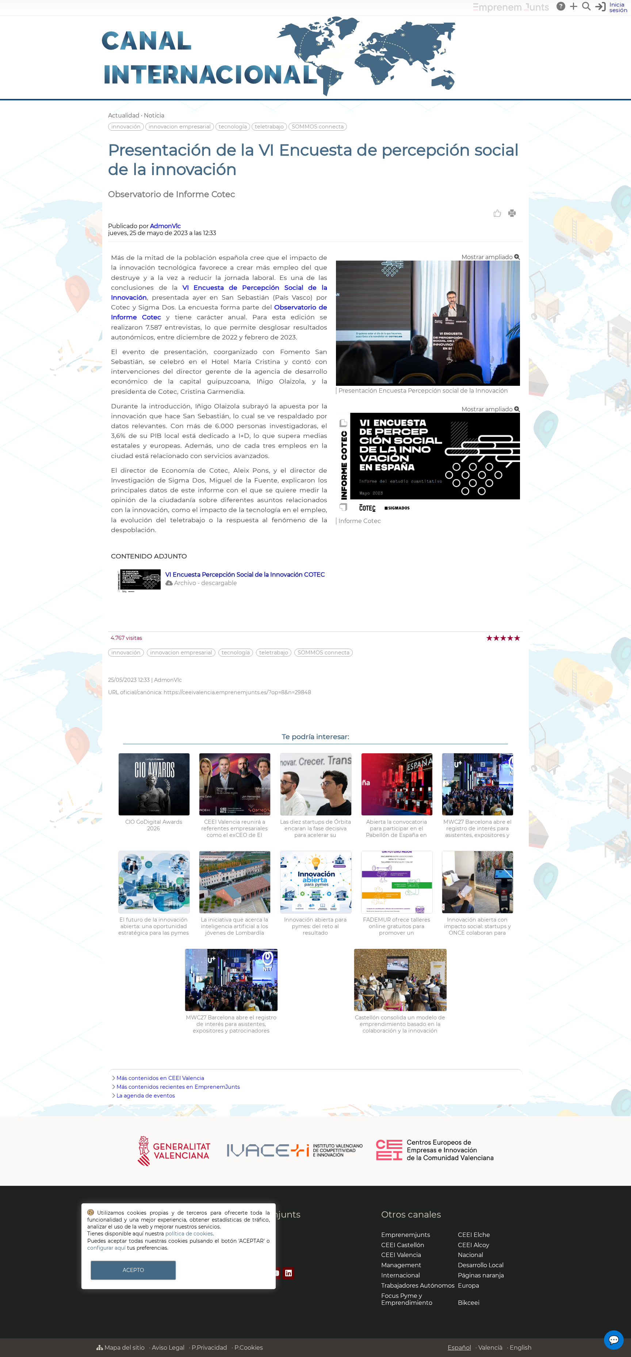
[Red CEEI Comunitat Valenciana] (435, 1159)
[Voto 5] (517, 638)
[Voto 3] (503, 638)
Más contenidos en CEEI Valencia (160, 1078)
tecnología (233, 126)
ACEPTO (133, 1270)
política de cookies (189, 1234)
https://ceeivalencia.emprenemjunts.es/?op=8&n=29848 (237, 692)
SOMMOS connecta (318, 126)
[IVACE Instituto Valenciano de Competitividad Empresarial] (250, 1150)
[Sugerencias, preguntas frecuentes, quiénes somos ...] (561, 6)
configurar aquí (106, 1248)
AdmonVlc (165, 226)
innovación (126, 126)
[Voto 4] (510, 638)
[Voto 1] (489, 638)
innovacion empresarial (180, 126)
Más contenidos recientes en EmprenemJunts (178, 1087)
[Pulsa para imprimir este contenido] (512, 213)
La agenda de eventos (145, 1095)
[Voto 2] (496, 638)
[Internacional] (279, 95)
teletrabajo (269, 126)
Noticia (154, 115)
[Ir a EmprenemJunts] (511, 10)
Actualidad (123, 115)
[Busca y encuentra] (586, 6)
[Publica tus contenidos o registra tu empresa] (574, 6)
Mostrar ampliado (488, 257)
